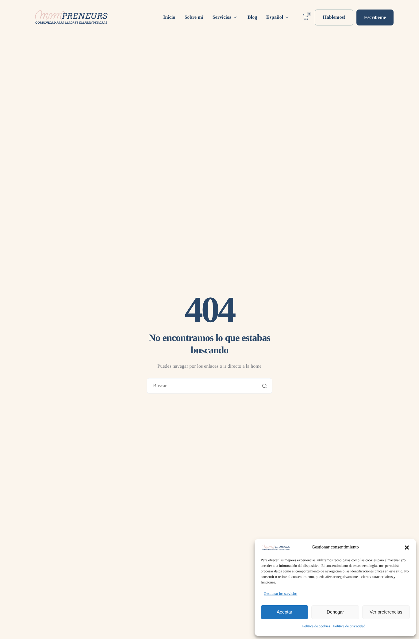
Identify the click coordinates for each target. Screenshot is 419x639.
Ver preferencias (386, 611)
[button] (407, 547)
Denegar (335, 611)
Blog (252, 17)
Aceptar (284, 611)
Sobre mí (193, 17)
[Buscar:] (209, 386)
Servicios (222, 17)
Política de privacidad (349, 626)
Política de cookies (316, 626)
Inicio (169, 17)
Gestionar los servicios (280, 593)
